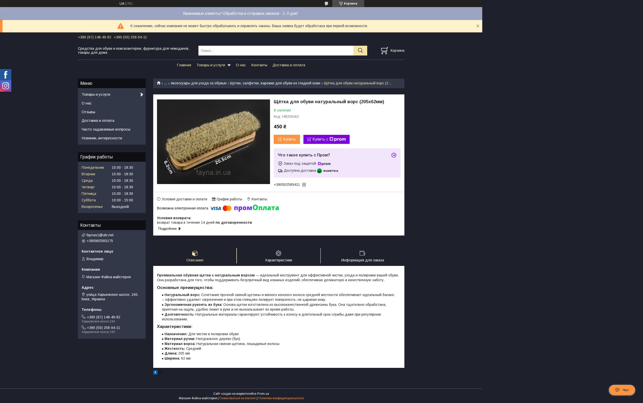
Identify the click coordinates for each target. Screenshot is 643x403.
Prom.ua (263, 393)
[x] (161, 373)
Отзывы (88, 112)
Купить (289, 139)
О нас (241, 65)
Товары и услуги (210, 65)
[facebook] (155, 373)
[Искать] (360, 50)
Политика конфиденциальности (281, 398)
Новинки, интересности (102, 138)
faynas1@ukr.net (100, 235)
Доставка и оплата (289, 65)
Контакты (259, 65)
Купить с (320, 139)
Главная (184, 65)
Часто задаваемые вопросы (106, 129)
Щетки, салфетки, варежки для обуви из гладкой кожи (275, 83)
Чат (626, 390)
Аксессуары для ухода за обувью (199, 83)
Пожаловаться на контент (237, 398)
